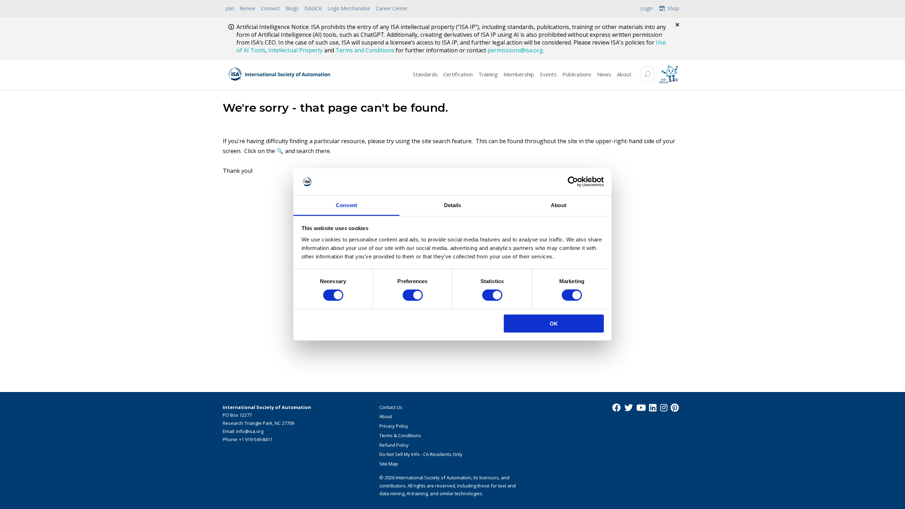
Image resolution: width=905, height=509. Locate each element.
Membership (518, 74)
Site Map (388, 464)
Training (488, 74)
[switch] (413, 295)
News (604, 74)
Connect (270, 8)
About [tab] (558, 205)
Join (230, 8)
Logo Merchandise (348, 8)
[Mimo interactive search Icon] (668, 74)
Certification (458, 74)
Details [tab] (452, 205)
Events (548, 74)
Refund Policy (394, 445)
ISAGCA (313, 8)
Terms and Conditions (364, 50)
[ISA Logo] (280, 75)
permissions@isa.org (515, 50)
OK (554, 323)
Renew (247, 8)
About (624, 74)
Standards (425, 74)
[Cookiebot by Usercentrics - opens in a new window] (573, 181)
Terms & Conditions (400, 435)
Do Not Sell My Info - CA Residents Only (420, 454)
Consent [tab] (346, 205)
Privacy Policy (393, 426)
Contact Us (390, 407)
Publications (576, 74)
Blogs (292, 8)
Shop (673, 8)
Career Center (392, 8)
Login (646, 8)
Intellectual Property (295, 50)
